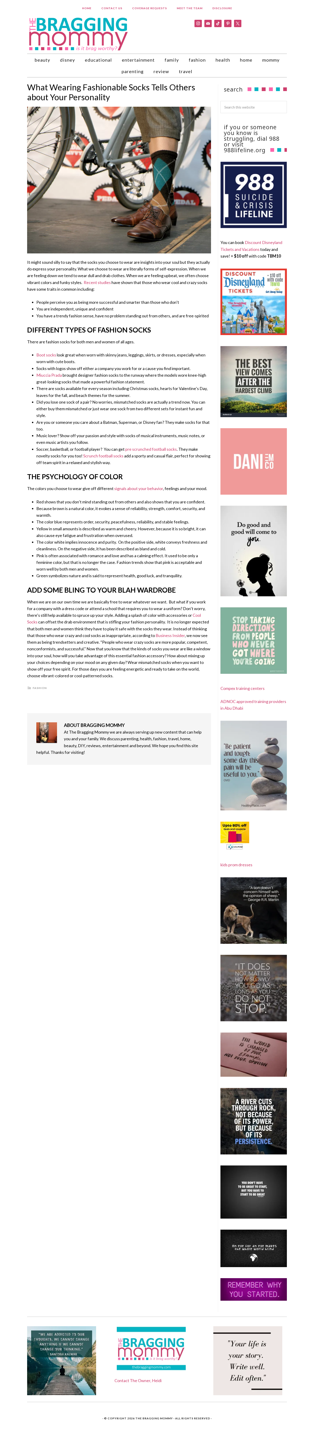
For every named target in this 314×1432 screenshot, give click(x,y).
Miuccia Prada (49, 375)
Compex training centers (242, 688)
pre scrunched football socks (151, 449)
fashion (40, 688)
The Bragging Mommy (154, 1418)
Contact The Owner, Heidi (138, 1380)
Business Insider (170, 635)
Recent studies (97, 282)
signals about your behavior (138, 488)
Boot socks (46, 354)
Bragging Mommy (79, 33)
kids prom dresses (236, 864)
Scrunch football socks (103, 455)
